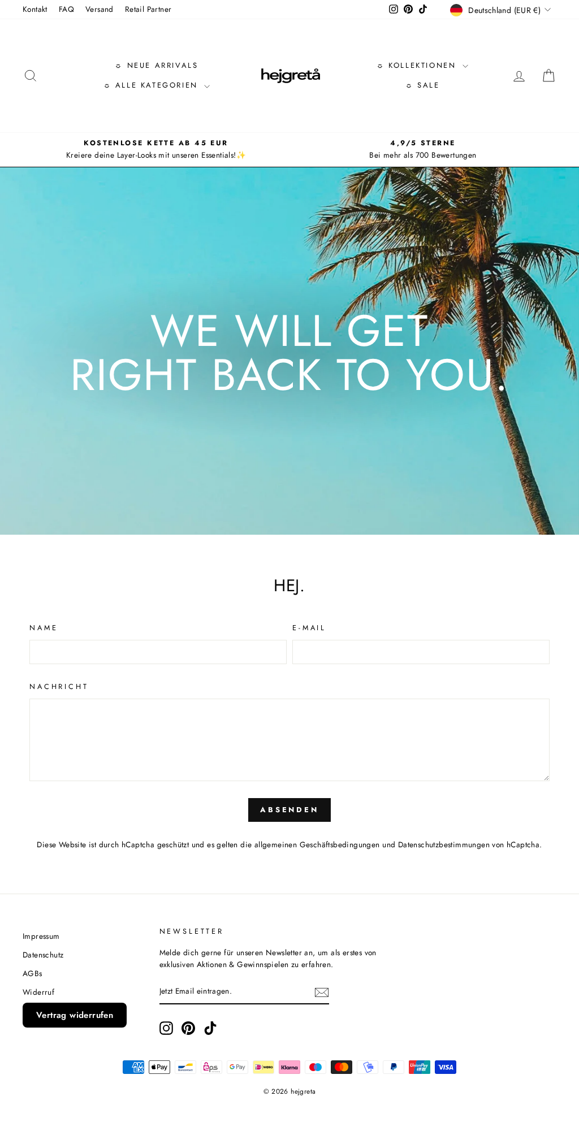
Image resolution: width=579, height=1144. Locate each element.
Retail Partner (148, 9)
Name (43, 627)
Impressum (41, 936)
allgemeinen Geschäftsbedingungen (317, 844)
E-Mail (309, 627)
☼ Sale (422, 85)
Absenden (289, 809)
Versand (99, 9)
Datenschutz (43, 954)
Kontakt (35, 9)
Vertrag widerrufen (74, 1015)
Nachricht (59, 686)
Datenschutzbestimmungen (444, 844)
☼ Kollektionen (418, 65)
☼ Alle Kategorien (152, 85)
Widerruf (38, 992)
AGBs (32, 973)
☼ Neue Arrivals (156, 65)
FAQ (66, 9)
